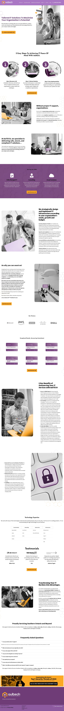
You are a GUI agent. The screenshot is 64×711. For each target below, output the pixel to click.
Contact (47, 2)
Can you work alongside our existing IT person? (12, 653)
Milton (35, 627)
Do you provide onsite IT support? (10, 641)
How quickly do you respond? (9, 659)
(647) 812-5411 (57, 2)
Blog (50, 2)
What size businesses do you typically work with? (13, 647)
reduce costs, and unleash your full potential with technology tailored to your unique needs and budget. (13, 149)
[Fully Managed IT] (12, 175)
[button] (32, 641)
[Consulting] (32, 175)
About (42, 2)
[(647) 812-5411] (53, 2)
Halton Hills (40, 627)
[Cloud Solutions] (52, 175)
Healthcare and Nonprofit (35, 2)
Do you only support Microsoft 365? (10, 650)
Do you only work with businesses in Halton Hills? (13, 662)
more (39, 628)
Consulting (31, 180)
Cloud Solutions (52, 180)
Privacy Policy (10, 707)
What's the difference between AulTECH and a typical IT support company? (18, 665)
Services (20, 2)
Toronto (25, 628)
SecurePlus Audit (27, 2)
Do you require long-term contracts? (10, 656)
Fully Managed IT (12, 180)
